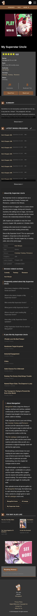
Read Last (26, 93)
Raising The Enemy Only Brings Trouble (18, 376)
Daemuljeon (30, 519)
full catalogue (12, 437)
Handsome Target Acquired (13, 346)
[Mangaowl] (3, 2)
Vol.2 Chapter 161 (6, 160)
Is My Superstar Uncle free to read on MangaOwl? (17, 328)
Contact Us (18, 606)
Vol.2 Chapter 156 (6, 166)
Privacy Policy (18, 602)
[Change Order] (30, 128)
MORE (25, 7)
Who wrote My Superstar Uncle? (15, 302)
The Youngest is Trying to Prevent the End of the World (17, 392)
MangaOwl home (12, 501)
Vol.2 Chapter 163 (6, 154)
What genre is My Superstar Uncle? (17, 307)
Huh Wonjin (5, 70)
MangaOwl (8, 406)
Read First (11, 93)
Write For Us (18, 608)
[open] (34, 3)
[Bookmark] (27, 85)
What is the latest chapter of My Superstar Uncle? (15, 296)
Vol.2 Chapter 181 (6, 135)
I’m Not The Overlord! (25, 530)
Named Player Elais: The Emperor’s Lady (18, 383)
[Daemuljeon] (23, 523)
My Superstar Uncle (13, 506)
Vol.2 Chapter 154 (6, 179)
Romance (11, 7)
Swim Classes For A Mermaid (14, 369)
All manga (25, 501)
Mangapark (18, 596)
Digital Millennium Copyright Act (18, 604)
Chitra (6, 361)
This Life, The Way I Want (7, 519)
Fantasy (10, 74)
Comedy (4, 74)
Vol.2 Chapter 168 (6, 141)
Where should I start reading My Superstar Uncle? (15, 313)
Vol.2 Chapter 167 (6, 147)
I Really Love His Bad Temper (14, 339)
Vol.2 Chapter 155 (6, 172)
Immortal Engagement (11, 354)
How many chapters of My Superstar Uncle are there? (17, 289)
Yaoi (19, 7)
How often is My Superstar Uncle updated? (16, 320)
